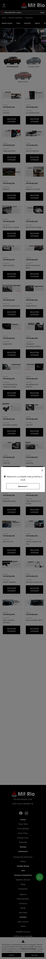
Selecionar (22, 486)
